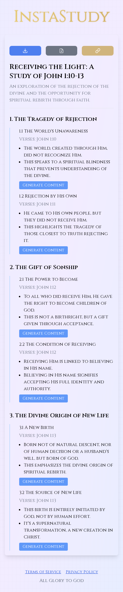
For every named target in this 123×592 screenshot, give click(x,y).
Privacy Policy (82, 572)
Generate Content (43, 185)
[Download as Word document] (25, 51)
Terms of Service (43, 572)
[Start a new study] (61, 51)
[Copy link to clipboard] (98, 51)
